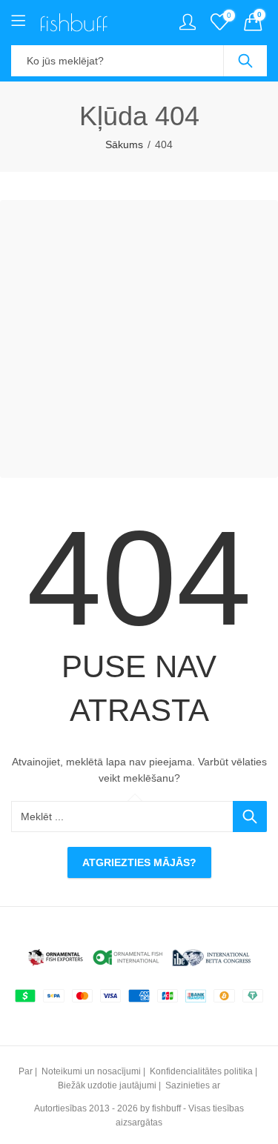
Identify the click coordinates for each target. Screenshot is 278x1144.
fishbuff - (169, 1108)
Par (26, 1071)
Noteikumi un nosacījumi (91, 1071)
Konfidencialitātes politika (201, 1071)
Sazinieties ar (192, 1085)
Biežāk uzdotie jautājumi (107, 1085)
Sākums (124, 144)
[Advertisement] (139, 339)
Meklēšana (245, 60)
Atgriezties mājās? (139, 862)
